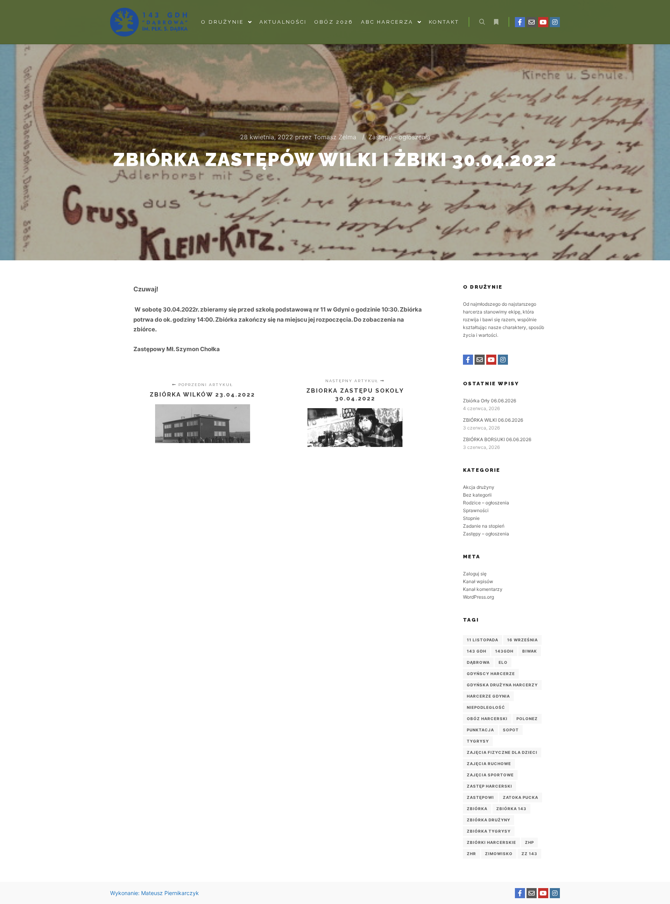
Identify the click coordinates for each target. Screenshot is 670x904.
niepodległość (486, 707)
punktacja (480, 729)
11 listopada (482, 639)
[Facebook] (520, 22)
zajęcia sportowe (490, 774)
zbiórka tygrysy (489, 831)
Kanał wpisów (478, 581)
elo (503, 662)
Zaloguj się (475, 574)
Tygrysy (478, 741)
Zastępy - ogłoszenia (399, 137)
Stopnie (471, 518)
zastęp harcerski (489, 786)
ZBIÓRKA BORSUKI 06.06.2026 (497, 439)
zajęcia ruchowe (489, 763)
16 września (522, 639)
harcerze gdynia (488, 696)
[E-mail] (532, 22)
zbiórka (477, 808)
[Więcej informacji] (496, 22)
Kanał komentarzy (482, 589)
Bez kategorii (477, 495)
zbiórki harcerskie (491, 842)
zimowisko (499, 853)
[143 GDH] (149, 22)
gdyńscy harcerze (491, 673)
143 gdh (476, 651)
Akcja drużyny (478, 487)
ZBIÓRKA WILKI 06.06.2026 (493, 420)
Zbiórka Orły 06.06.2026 (489, 401)
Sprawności (476, 510)
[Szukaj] (482, 22)
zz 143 (529, 853)
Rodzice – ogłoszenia (486, 503)
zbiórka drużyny (488, 819)
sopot (511, 729)
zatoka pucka (520, 797)
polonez (527, 718)
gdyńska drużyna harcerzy (502, 684)
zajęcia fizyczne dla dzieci (502, 752)
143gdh (504, 651)
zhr (471, 853)
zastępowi (480, 797)
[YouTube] (543, 22)
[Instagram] (555, 22)
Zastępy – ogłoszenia (486, 534)
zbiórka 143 (511, 808)
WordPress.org (478, 597)
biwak (529, 651)
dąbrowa (478, 662)
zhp (529, 842)
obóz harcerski (487, 718)
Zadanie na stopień (483, 526)
